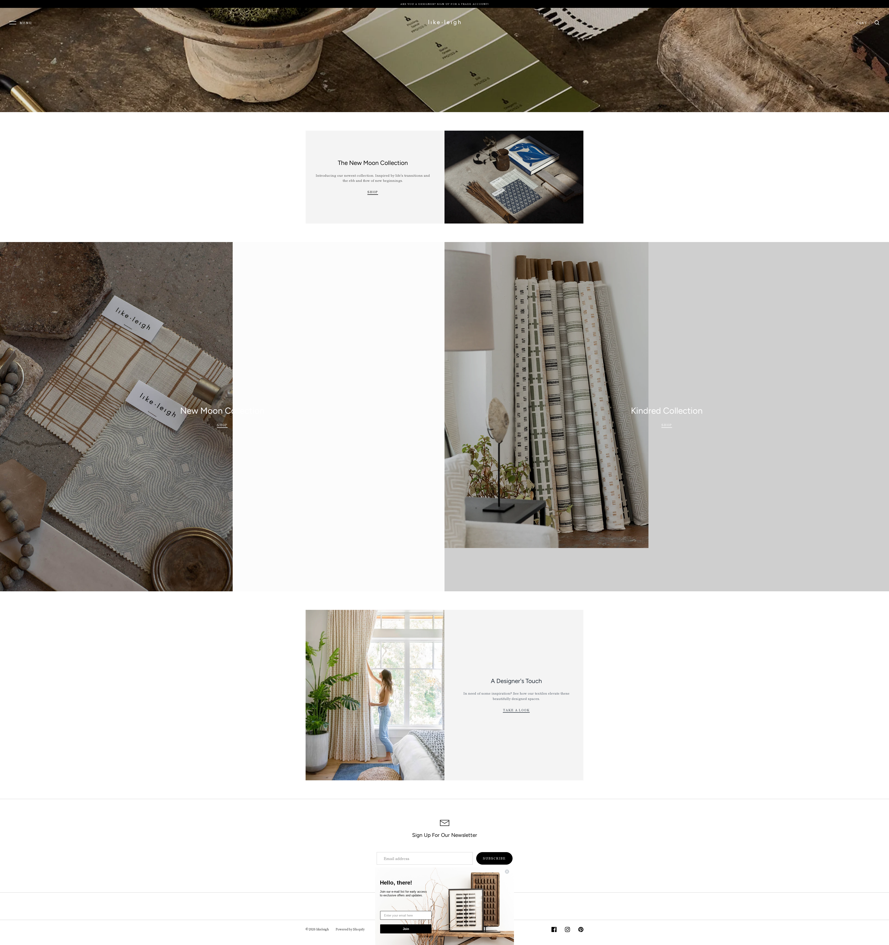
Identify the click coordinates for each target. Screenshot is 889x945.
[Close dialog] (509, 871)
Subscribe (494, 858)
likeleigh (322, 929)
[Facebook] (554, 930)
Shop (372, 192)
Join (406, 929)
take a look (516, 710)
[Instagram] (567, 930)
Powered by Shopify (350, 929)
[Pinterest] (580, 930)
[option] (444, 60)
